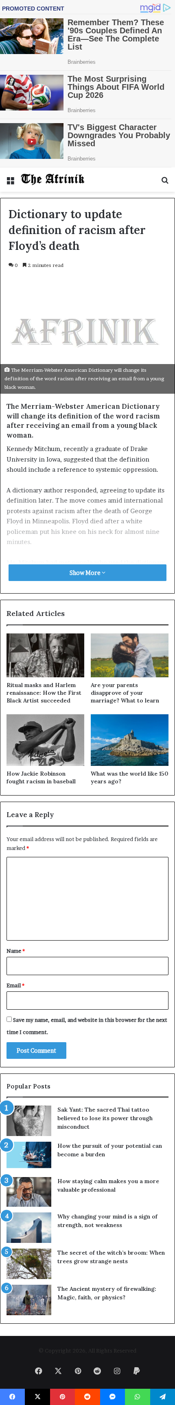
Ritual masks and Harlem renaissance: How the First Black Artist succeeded (44, 692)
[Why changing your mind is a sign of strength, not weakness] (29, 1227)
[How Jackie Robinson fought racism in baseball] (45, 740)
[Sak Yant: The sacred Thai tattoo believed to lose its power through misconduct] (29, 1121)
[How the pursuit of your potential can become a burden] (29, 1156)
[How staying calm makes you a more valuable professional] (29, 1192)
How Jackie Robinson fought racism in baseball (41, 777)
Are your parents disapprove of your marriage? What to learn (125, 692)
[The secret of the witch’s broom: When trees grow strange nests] (29, 1264)
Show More (86, 572)
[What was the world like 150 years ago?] (129, 740)
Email (15, 985)
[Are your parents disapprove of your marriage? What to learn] (129, 655)
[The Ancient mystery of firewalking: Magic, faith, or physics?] (29, 1300)
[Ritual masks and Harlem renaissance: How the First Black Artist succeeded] (45, 655)
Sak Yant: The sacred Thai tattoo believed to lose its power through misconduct (105, 1118)
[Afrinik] (52, 179)
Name (16, 951)
